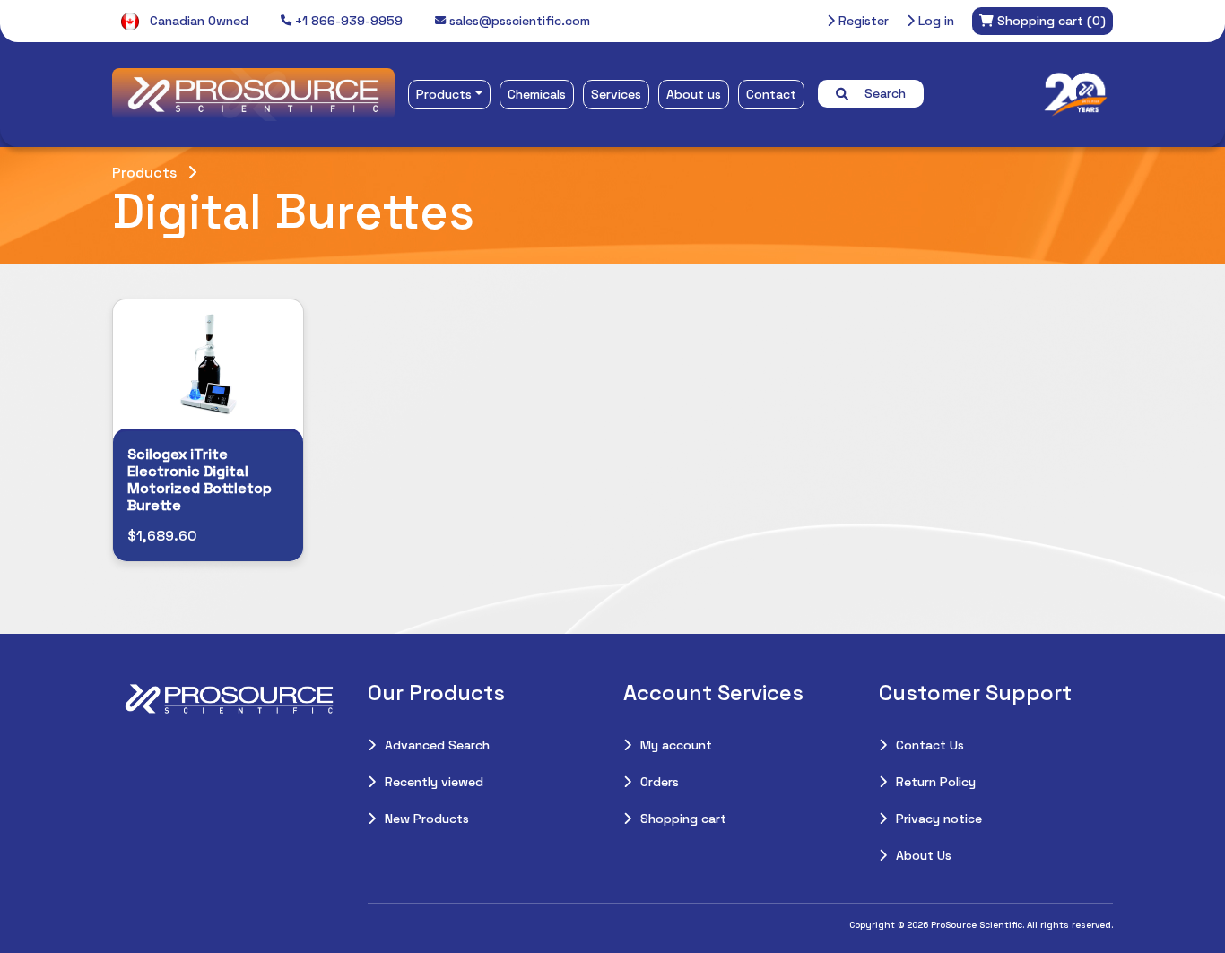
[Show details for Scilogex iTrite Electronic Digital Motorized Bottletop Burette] (208, 364)
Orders (659, 782)
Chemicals (537, 94)
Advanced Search (437, 745)
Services (616, 94)
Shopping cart (683, 818)
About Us (923, 855)
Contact (771, 94)
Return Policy (936, 782)
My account (676, 745)
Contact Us (930, 745)
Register (862, 21)
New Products (427, 818)
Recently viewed (434, 782)
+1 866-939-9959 (347, 21)
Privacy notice (939, 818)
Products (444, 94)
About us (693, 94)
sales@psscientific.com (518, 21)
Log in (934, 21)
